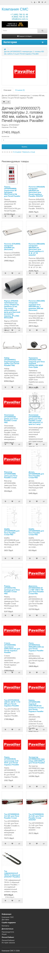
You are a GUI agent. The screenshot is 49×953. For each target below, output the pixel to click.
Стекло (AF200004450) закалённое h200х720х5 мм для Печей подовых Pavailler (12, 647)
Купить (24, 147)
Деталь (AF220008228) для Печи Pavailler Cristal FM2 (36, 475)
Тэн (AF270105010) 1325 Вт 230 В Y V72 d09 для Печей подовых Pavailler (12, 703)
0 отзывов (17, 152)
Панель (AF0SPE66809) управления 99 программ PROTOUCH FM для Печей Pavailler (12, 191)
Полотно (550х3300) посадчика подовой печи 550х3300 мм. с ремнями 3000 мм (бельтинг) (37, 305)
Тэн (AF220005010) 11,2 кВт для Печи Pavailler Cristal (11, 816)
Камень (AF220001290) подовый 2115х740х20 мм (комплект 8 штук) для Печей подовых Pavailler (36, 705)
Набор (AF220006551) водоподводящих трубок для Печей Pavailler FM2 (11, 361)
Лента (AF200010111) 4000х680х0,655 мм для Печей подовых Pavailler (36, 647)
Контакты (5, 926)
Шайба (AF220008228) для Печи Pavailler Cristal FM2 (11, 532)
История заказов (8, 943)
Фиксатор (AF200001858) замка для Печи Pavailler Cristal (10, 475)
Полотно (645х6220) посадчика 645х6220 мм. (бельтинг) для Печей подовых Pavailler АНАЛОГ (37, 191)
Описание (7, 90)
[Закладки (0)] (39, 2)
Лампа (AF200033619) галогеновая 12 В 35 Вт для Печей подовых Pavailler (11, 761)
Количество (5, 136)
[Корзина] (42, 2)
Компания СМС (15, 9)
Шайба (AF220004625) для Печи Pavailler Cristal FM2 (36, 532)
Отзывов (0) (20, 90)
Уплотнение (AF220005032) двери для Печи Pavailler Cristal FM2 (11, 418)
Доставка (5, 919)
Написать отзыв (28, 152)
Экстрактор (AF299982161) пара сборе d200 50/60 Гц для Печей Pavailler (37, 760)
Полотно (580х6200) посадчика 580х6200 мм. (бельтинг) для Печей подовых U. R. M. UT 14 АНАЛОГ (37, 249)
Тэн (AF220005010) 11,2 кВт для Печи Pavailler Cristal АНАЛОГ (36, 817)
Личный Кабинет (8, 940)
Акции (4, 934)
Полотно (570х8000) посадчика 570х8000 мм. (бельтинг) (12, 246)
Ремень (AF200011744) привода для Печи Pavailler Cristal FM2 (12, 590)
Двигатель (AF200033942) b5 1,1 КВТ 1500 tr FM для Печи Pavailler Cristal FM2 (36, 590)
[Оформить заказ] (45, 2)
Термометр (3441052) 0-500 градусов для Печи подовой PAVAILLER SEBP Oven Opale (37, 362)
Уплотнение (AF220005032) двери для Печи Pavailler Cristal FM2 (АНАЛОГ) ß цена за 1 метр (36, 419)
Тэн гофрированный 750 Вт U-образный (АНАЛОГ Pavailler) (12, 874)
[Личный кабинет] (35, 2)
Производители (8, 932)
